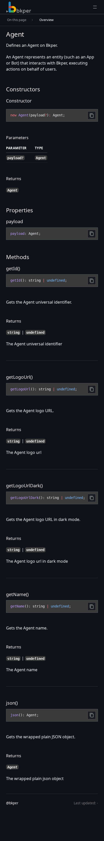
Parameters (17, 137)
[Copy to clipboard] (92, 115)
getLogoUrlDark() (24, 485)
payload (14, 221)
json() (12, 703)
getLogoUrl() (19, 377)
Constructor (19, 101)
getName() (17, 594)
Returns (13, 178)
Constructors (23, 89)
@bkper (12, 803)
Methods (17, 257)
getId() (13, 268)
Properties (19, 210)
